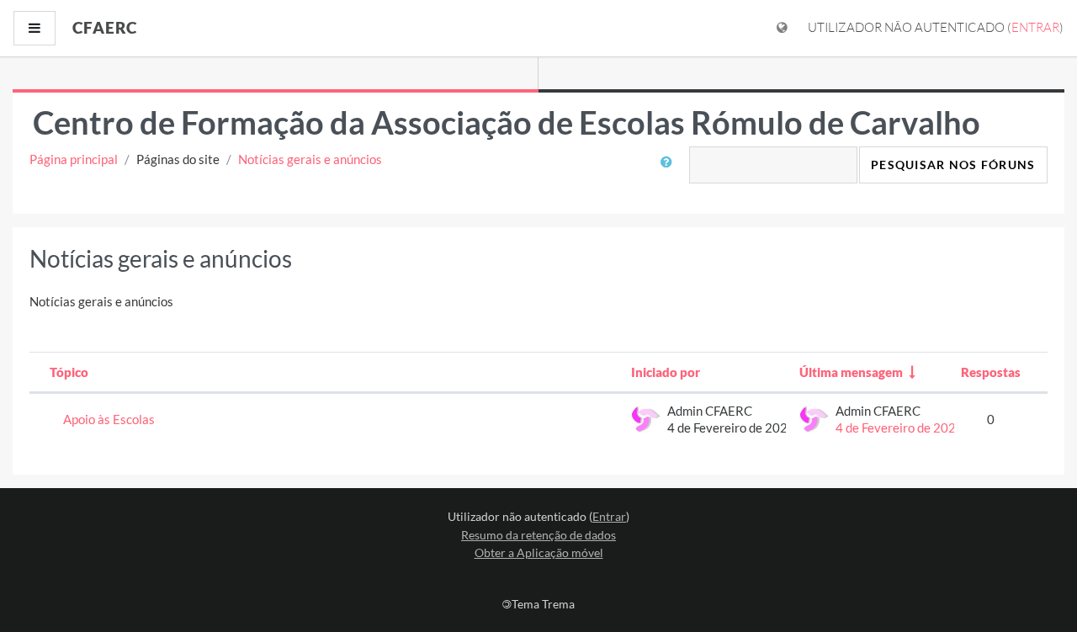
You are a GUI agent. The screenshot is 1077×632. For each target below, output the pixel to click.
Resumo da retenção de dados (538, 535)
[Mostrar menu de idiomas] (782, 28)
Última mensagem (851, 372)
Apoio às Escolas (109, 419)
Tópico (69, 372)
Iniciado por (665, 372)
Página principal (73, 159)
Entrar (1035, 27)
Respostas (991, 372)
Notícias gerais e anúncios (310, 159)
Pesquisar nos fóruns (953, 164)
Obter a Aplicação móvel (539, 552)
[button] (671, 171)
